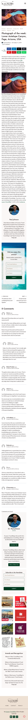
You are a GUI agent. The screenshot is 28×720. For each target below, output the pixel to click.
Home (7, 705)
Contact (13, 705)
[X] (14, 717)
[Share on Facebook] (9, 49)
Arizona (4, 29)
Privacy (20, 705)
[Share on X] (19, 49)
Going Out (16, 29)
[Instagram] (17, 717)
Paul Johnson (8, 42)
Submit (14, 277)
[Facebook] (11, 717)
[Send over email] (19, 52)
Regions (9, 30)
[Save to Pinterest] (14, 52)
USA (13, 30)
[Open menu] (25, 3)
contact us (22, 202)
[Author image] (2, 42)
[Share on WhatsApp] (24, 52)
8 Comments (7, 44)
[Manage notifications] (24, 716)
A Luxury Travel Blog (10, 711)
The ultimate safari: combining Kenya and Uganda (7, 299)
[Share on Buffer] (24, 49)
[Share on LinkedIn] (14, 49)
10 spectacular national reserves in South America (21, 299)
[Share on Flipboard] (9, 52)
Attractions (9, 29)
